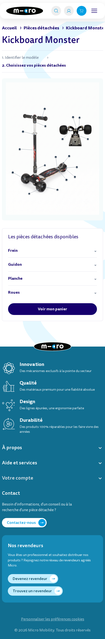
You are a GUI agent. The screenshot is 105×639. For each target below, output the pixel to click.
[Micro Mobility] (24, 10)
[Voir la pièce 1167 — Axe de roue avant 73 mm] (42, 186)
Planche (15, 278)
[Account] (69, 11)
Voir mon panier (52, 309)
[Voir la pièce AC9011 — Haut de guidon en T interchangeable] (42, 117)
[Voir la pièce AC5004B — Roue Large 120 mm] (38, 190)
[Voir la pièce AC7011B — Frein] (63, 163)
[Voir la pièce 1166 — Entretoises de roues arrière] (77, 167)
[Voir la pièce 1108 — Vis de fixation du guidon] (75, 134)
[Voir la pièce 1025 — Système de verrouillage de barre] (34, 134)
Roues (14, 292)
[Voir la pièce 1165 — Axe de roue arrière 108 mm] (66, 169)
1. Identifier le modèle (20, 57)
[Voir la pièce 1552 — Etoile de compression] (35, 122)
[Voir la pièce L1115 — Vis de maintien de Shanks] (25, 179)
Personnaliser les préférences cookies (52, 619)
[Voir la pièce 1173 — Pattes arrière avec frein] (59, 171)
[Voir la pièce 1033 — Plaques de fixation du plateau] (57, 168)
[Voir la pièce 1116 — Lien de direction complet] (73, 117)
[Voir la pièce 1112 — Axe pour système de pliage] (36, 169)
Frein (13, 250)
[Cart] (81, 11)
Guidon (15, 264)
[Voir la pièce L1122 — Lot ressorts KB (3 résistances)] (79, 130)
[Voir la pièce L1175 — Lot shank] (71, 130)
